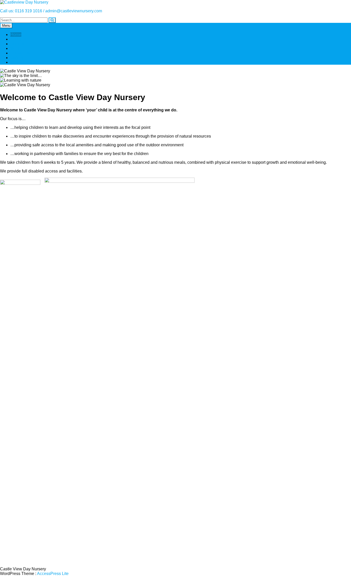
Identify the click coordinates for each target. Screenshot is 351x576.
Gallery (16, 57)
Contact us (20, 53)
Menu (6, 25)
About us (18, 39)
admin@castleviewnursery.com (73, 11)
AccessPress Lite (53, 573)
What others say (25, 62)
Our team (18, 44)
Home (15, 34)
